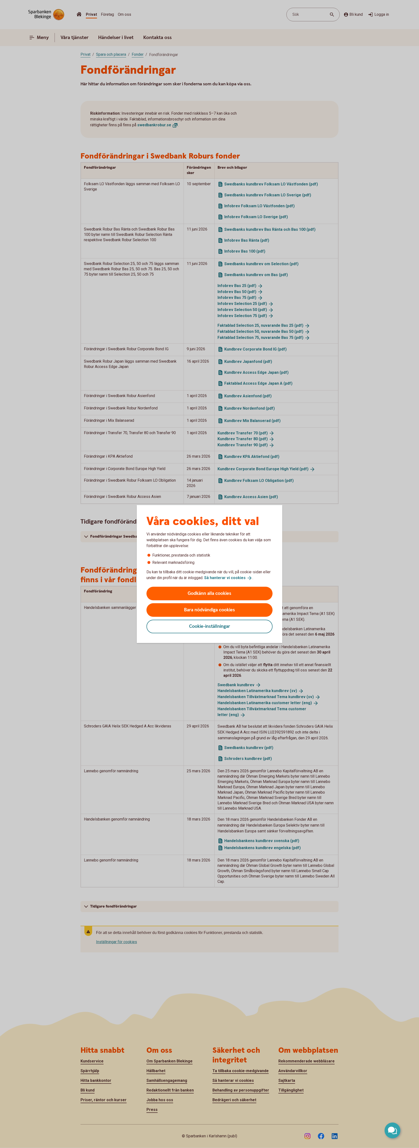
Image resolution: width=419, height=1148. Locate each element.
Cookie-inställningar (209, 626)
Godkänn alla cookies (209, 593)
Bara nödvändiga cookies (209, 610)
